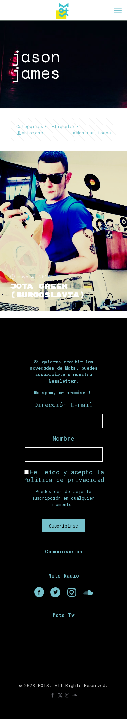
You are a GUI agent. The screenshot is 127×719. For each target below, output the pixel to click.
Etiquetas (63, 126)
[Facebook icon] (53, 694)
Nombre (63, 438)
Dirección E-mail (63, 404)
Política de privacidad (63, 479)
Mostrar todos (93, 133)
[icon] (74, 694)
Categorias (29, 126)
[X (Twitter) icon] (60, 694)
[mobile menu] (118, 10)
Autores (31, 133)
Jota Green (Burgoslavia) (47, 290)
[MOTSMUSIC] (63, 10)
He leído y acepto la (63, 475)
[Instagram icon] (67, 694)
